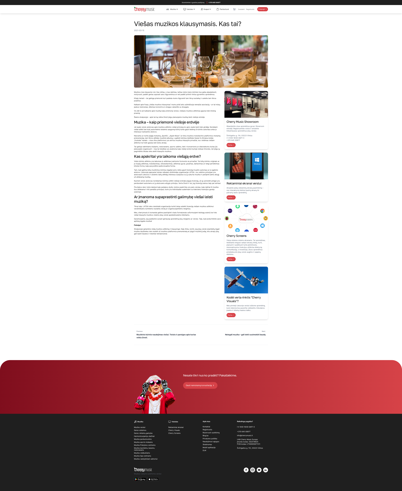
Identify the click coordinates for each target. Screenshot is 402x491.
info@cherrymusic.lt (245, 435)
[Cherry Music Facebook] (246, 476)
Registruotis (207, 430)
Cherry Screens (174, 433)
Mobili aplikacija (209, 447)
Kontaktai (206, 427)
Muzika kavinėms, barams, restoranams (144, 449)
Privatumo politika (210, 439)
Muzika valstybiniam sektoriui (145, 459)
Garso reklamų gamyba (143, 433)
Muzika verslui (139, 427)
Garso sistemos (140, 430)
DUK (204, 450)
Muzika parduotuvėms (143, 439)
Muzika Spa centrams (142, 456)
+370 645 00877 (243, 432)
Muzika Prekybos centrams (144, 445)
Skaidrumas (207, 444)
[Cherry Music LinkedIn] (265, 476)
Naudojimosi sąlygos (211, 441)
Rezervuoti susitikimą (211, 433)
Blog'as (205, 435)
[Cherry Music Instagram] (252, 476)
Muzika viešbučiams (142, 453)
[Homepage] (144, 9)
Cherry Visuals (174, 430)
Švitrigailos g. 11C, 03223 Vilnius (250, 448)
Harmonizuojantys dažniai (144, 436)
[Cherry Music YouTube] (259, 476)
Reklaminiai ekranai (176, 427)
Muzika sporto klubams (143, 442)
